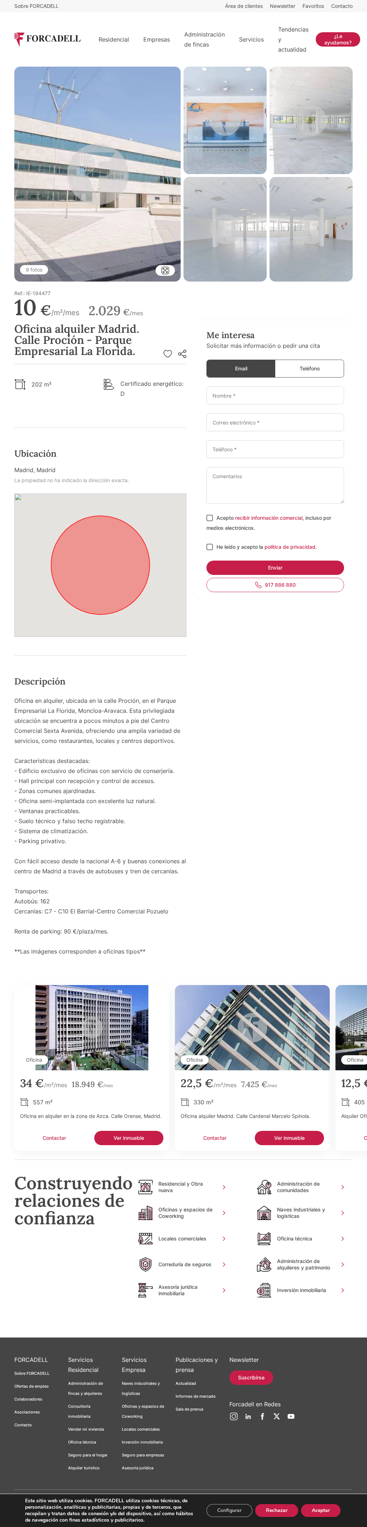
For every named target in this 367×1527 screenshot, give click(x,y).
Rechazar (276, 1510)
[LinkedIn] (248, 1419)
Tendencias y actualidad (293, 39)
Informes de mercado (196, 1396)
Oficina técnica (82, 1442)
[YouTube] (291, 1419)
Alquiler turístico (84, 1467)
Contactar (54, 1138)
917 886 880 (280, 585)
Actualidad (186, 1383)
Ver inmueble (129, 1138)
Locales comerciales (141, 1429)
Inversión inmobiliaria (142, 1442)
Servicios (251, 39)
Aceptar (321, 1510)
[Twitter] (276, 1419)
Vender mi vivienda (86, 1429)
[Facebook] (262, 1419)
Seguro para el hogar (88, 1455)
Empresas (156, 39)
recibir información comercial (268, 518)
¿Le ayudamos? (338, 39)
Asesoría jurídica (137, 1467)
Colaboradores (28, 1399)
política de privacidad (289, 547)
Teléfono (310, 368)
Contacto (342, 6)
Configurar (229, 1510)
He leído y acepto (237, 547)
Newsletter (282, 6)
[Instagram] (233, 1419)
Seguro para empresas (143, 1455)
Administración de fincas (204, 39)
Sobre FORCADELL (36, 6)
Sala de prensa (189, 1409)
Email (241, 368)
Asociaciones (27, 1412)
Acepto (225, 518)
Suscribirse (251, 1377)
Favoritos (313, 6)
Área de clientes (244, 6)
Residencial (114, 39)
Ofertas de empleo (31, 1386)
